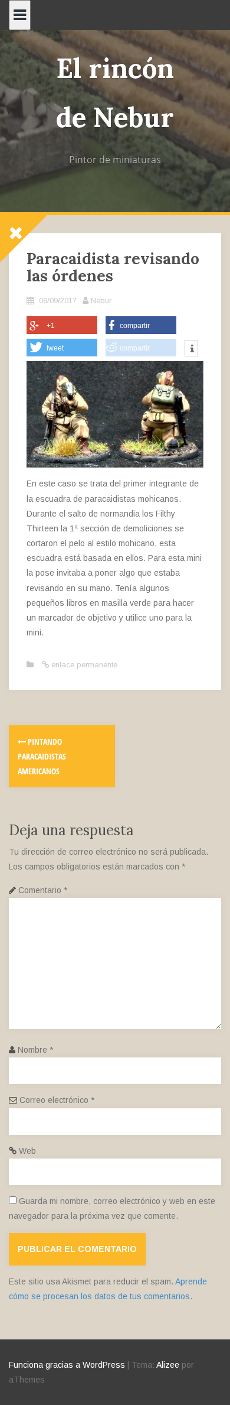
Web (27, 1151)
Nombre (35, 1049)
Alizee (167, 1365)
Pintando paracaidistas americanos (42, 756)
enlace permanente (83, 664)
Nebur (101, 300)
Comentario (42, 890)
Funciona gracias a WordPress (67, 1365)
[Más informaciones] (191, 349)
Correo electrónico (56, 1100)
